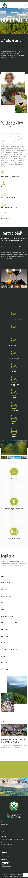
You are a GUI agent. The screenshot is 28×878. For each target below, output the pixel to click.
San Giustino (5, 643)
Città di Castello (6, 583)
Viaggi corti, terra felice (9, 208)
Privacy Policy (8, 876)
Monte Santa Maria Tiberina (11, 623)
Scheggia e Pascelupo (9, 649)
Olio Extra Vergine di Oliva (14, 320)
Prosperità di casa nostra (10, 176)
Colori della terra (7, 218)
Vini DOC (14, 424)
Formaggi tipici (14, 385)
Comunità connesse (8, 197)
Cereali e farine (14, 346)
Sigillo (3, 656)
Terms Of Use (20, 876)
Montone (4, 629)
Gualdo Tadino (6, 603)
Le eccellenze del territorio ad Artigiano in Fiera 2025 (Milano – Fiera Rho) (13, 741)
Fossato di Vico (6, 596)
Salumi (14, 398)
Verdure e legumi (14, 359)
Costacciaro (5, 589)
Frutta (14, 436)
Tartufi (14, 333)
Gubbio (3, 609)
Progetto (3, 826)
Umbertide (5, 663)
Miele (14, 372)
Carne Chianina (14, 411)
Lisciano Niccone (7, 616)
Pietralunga (5, 636)
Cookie (14, 876)
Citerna (3, 576)
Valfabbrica (5, 669)
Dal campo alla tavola (8, 187)
